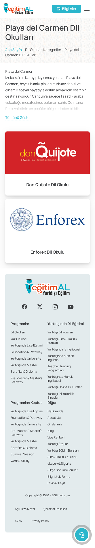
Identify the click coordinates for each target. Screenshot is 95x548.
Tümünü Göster (18, 117)
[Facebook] (24, 306)
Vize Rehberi (56, 437)
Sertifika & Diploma (24, 371)
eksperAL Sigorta (59, 463)
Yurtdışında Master (24, 365)
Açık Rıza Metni (25, 509)
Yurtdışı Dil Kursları (60, 332)
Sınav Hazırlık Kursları (62, 457)
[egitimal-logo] (18, 8)
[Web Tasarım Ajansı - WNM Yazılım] (47, 542)
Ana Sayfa (13, 49)
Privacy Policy (40, 521)
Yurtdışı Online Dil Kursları (65, 387)
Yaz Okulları (19, 339)
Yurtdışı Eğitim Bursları (63, 450)
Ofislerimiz (55, 424)
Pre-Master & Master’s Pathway (26, 380)
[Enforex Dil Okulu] (47, 231)
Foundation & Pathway (26, 352)
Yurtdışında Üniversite (26, 358)
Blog (51, 431)
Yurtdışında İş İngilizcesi (64, 349)
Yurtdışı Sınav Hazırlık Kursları (62, 341)
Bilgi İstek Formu (59, 476)
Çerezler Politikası (56, 509)
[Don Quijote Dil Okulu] (47, 163)
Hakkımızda (55, 411)
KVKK (18, 521)
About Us (54, 417)
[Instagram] (55, 306)
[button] (87, 9)
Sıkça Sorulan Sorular (63, 470)
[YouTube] (70, 306)
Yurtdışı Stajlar (58, 444)
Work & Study (20, 461)
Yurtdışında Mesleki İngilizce (61, 358)
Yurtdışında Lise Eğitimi (27, 345)
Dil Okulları (18, 332)
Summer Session (22, 454)
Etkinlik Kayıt (56, 483)
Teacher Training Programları (59, 368)
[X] (39, 306)
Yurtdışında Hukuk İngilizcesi (60, 378)
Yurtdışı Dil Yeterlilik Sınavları (61, 395)
